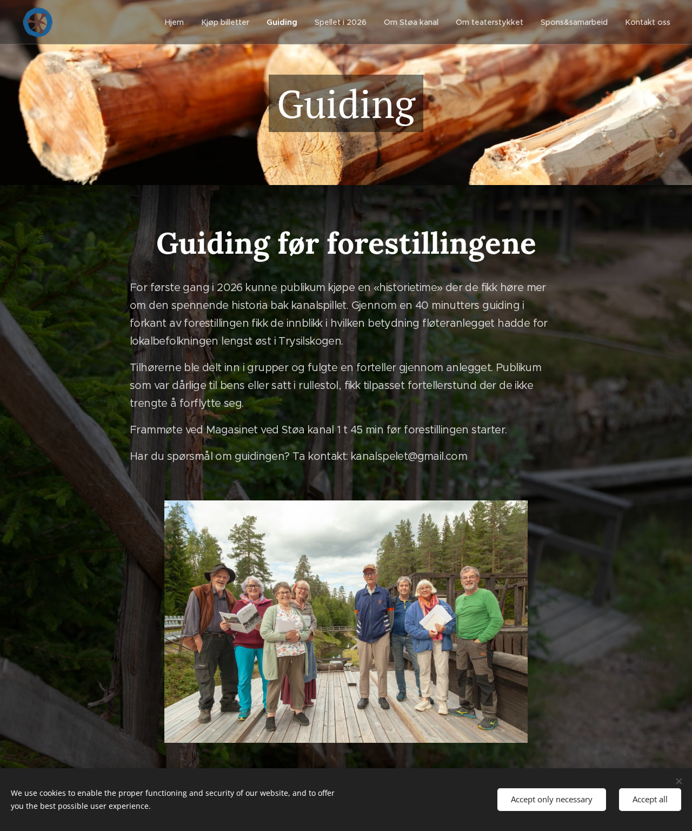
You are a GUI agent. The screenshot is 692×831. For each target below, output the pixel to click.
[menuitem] (177, 22)
